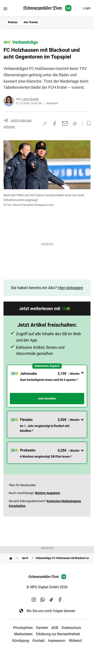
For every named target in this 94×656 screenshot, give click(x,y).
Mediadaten (23, 634)
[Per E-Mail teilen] (65, 123)
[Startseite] (10, 558)
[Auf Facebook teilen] (54, 123)
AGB (54, 628)
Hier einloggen (70, 287)
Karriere (42, 628)
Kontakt (39, 641)
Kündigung (20, 641)
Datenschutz (71, 628)
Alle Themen (31, 22)
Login (87, 8)
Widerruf (75, 641)
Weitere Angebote (47, 493)
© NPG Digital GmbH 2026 (47, 587)
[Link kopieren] (44, 123)
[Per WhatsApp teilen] (75, 123)
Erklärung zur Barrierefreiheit (58, 634)
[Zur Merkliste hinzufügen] (87, 123)
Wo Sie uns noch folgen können (50, 611)
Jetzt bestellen (47, 398)
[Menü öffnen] (5, 9)
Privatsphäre (23, 628)
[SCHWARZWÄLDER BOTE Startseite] (47, 8)
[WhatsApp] (42, 599)
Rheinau (12, 22)
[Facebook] (60, 599)
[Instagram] (33, 599)
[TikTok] (51, 599)
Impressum (56, 641)
